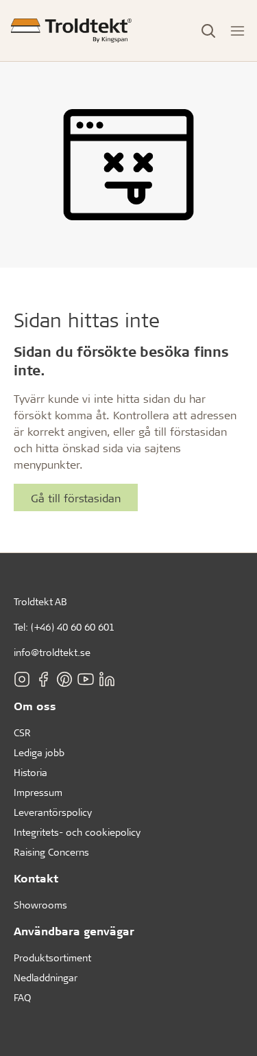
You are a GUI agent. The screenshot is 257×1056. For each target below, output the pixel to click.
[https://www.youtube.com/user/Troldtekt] (85, 678)
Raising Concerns (51, 851)
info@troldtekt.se (52, 652)
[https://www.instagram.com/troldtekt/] (22, 678)
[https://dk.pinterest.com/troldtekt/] (64, 678)
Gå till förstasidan (76, 498)
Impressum (38, 792)
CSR (22, 732)
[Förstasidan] (71, 31)
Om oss (35, 706)
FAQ (22, 997)
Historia (30, 772)
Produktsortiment (52, 957)
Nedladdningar (45, 977)
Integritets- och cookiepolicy (77, 831)
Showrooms (40, 904)
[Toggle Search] (208, 31)
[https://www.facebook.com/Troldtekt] (43, 678)
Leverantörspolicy (53, 812)
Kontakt (36, 878)
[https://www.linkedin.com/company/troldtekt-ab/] (107, 678)
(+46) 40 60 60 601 (72, 626)
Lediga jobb (39, 752)
